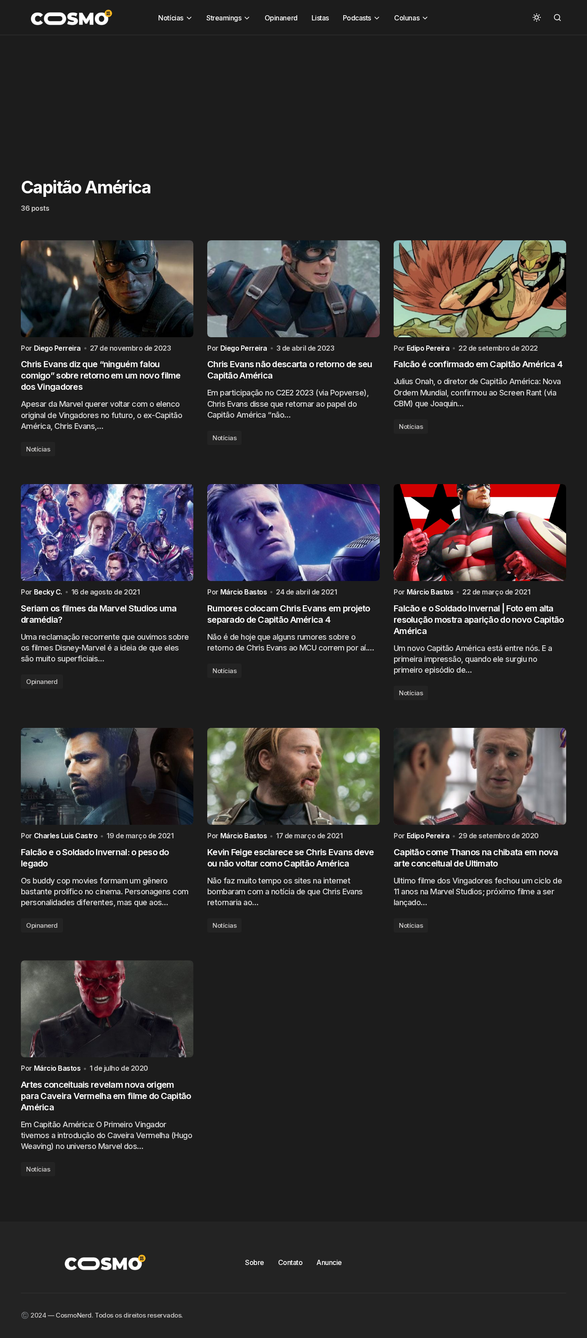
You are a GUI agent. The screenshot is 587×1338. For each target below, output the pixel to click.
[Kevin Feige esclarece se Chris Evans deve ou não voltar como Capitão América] (293, 776)
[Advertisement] (260, 96)
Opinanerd (42, 681)
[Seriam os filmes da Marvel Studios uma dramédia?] (107, 532)
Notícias (38, 449)
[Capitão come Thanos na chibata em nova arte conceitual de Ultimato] (480, 776)
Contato (290, 1262)
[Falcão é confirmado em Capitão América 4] (480, 288)
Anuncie (329, 1262)
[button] (536, 17)
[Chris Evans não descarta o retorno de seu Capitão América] (293, 288)
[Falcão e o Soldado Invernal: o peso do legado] (107, 776)
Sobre (254, 1262)
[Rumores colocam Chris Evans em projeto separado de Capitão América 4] (293, 532)
